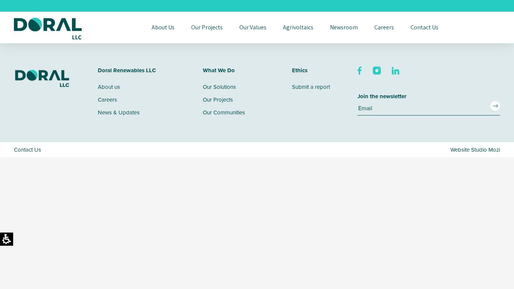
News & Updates (119, 112)
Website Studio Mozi (475, 150)
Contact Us (424, 27)
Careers (384, 27)
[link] (360, 70)
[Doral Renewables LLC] (48, 29)
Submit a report (311, 87)
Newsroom (344, 27)
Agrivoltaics (298, 27)
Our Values (252, 27)
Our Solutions (219, 87)
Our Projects (207, 27)
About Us (163, 27)
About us (109, 87)
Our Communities (224, 112)
